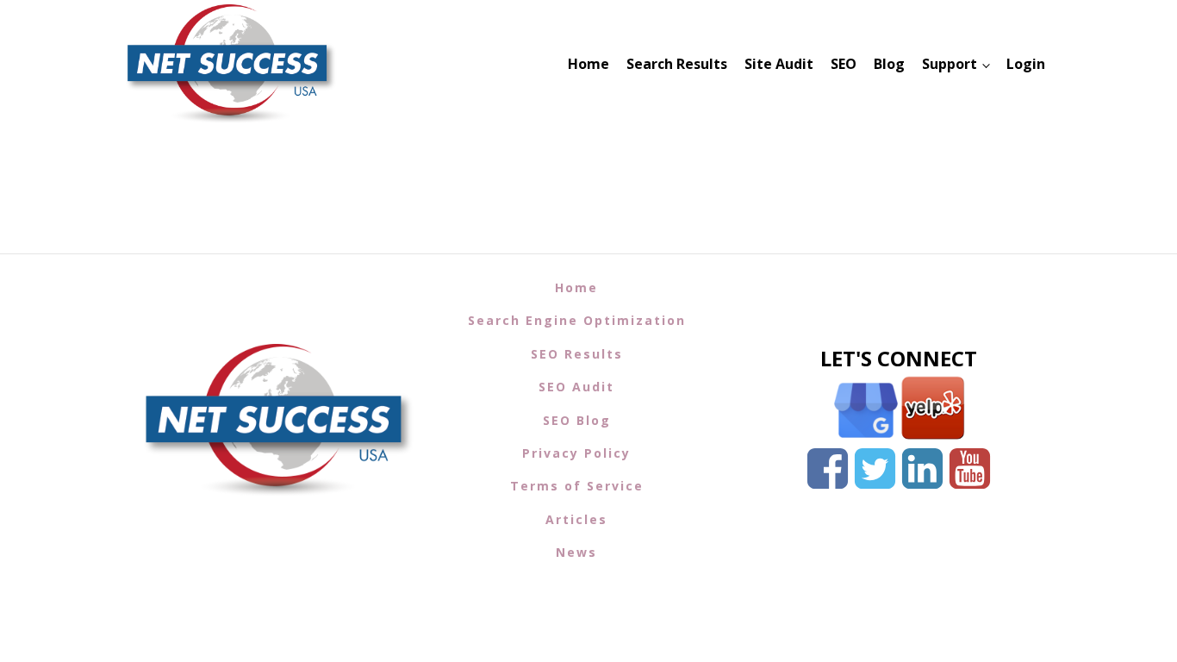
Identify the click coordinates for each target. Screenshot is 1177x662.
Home (588, 63)
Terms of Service (577, 486)
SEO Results (577, 354)
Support (949, 63)
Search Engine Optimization (577, 320)
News (576, 552)
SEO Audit (576, 386)
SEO (843, 63)
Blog (889, 63)
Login (1025, 63)
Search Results (676, 63)
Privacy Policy (576, 453)
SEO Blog (577, 420)
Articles (576, 519)
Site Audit (778, 63)
